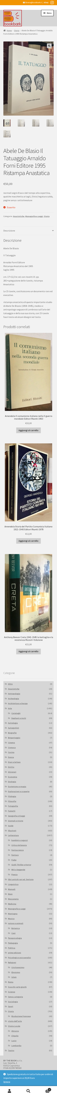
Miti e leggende (18, 869)
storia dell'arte (15, 1021)
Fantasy (15, 855)
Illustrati (12, 830)
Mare (10, 894)
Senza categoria (15, 996)
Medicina (12, 904)
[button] (49, 45)
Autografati (13, 728)
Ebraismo (15, 972)
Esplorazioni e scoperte (18, 791)
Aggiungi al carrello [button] (28, 430)
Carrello (44, 1088)
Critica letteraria (19, 845)
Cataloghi (15, 713)
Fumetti (11, 811)
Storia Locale (14, 1026)
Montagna (12, 913)
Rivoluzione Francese (21, 1016)
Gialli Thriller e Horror (21, 864)
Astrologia (13, 723)
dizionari (12, 772)
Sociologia (13, 1001)
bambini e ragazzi (19, 840)
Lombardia (16, 1045)
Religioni (12, 962)
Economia (12, 777)
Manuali (11, 889)
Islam (14, 977)
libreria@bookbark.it (33, 2)
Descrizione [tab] (9, 230)
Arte (10, 708)
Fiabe (13, 860)
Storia (16, 30)
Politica (11, 948)
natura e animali (15, 923)
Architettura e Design (18, 703)
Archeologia (13, 698)
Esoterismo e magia (17, 786)
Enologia (12, 781)
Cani (13, 933)
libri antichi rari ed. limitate (20, 879)
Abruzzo (15, 1031)
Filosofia (12, 801)
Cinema (11, 742)
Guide (10, 825)
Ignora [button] (6, 1081)
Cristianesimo (17, 967)
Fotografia (13, 806)
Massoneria (13, 899)
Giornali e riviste (15, 820)
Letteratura (13, 835)
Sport (10, 1006)
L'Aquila (14, 1035)
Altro (10, 684)
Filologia (12, 796)
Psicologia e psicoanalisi (19, 957)
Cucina (11, 752)
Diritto (11, 767)
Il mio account (9, 1091)
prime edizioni (14, 952)
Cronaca (12, 747)
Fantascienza (17, 850)
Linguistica (13, 884)
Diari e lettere (14, 762)
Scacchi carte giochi (17, 987)
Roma (10, 982)
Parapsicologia (15, 938)
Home (9, 30)
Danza (11, 757)
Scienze (11, 992)
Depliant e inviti (18, 718)
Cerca (28, 1091)
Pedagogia (13, 943)
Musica (11, 918)
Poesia (14, 874)
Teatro (11, 1050)
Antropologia (14, 693)
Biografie (12, 732)
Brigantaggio (14, 737)
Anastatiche (18, 216)
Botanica (15, 928)
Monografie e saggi (34, 216)
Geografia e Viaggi (16, 816)
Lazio (13, 1040)
